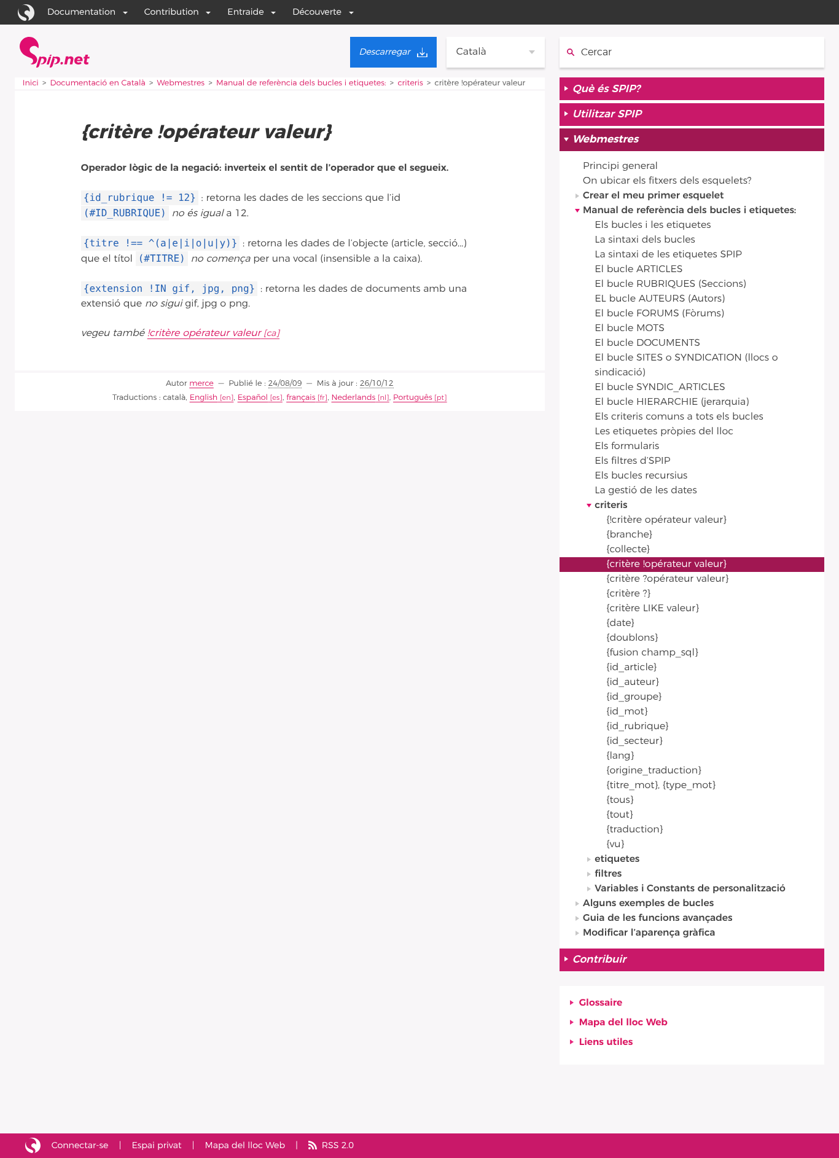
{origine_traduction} (653, 771)
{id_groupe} (633, 697)
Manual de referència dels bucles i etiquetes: (301, 83)
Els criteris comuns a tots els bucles (679, 417)
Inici (31, 83)
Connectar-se (80, 1145)
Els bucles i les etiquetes (653, 225)
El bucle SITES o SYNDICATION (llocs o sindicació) (686, 365)
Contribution (171, 12)
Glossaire (601, 1003)
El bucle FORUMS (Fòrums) (659, 314)
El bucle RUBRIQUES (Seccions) (670, 284)
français (300, 398)
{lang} (620, 756)
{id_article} (631, 668)
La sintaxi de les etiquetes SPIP (668, 255)
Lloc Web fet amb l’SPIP (33, 1146)
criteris (410, 83)
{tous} (619, 800)
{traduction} (634, 830)
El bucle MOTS (630, 329)
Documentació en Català (98, 83)
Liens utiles (606, 1042)
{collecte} (627, 550)
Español (253, 398)
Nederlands (354, 398)
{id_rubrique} (637, 727)
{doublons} (632, 638)
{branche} (629, 535)
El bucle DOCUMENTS (647, 343)
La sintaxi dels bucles (645, 240)
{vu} (615, 845)
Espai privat (156, 1145)
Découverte (316, 12)
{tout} (619, 815)
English (204, 398)
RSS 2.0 (338, 1145)
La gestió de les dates (646, 491)
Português (412, 398)
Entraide (245, 12)
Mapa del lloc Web (623, 1023)
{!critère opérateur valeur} (666, 520)
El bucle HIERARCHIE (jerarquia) (672, 402)
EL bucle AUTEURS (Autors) (660, 299)
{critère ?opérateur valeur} (667, 579)
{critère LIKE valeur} (652, 609)
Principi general (620, 166)
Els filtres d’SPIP (632, 461)
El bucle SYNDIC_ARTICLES (660, 388)
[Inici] (55, 52)
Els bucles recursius (641, 476)
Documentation (81, 12)
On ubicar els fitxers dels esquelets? (667, 181)
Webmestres (181, 83)
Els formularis (627, 447)
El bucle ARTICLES (638, 270)
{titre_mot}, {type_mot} (660, 786)
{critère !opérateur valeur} (666, 564)
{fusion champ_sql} (652, 653)
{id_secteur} (634, 741)
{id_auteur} (632, 682)
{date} (620, 623)
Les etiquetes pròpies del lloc (664, 432)
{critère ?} (628, 594)
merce (201, 384)
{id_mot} (626, 712)
